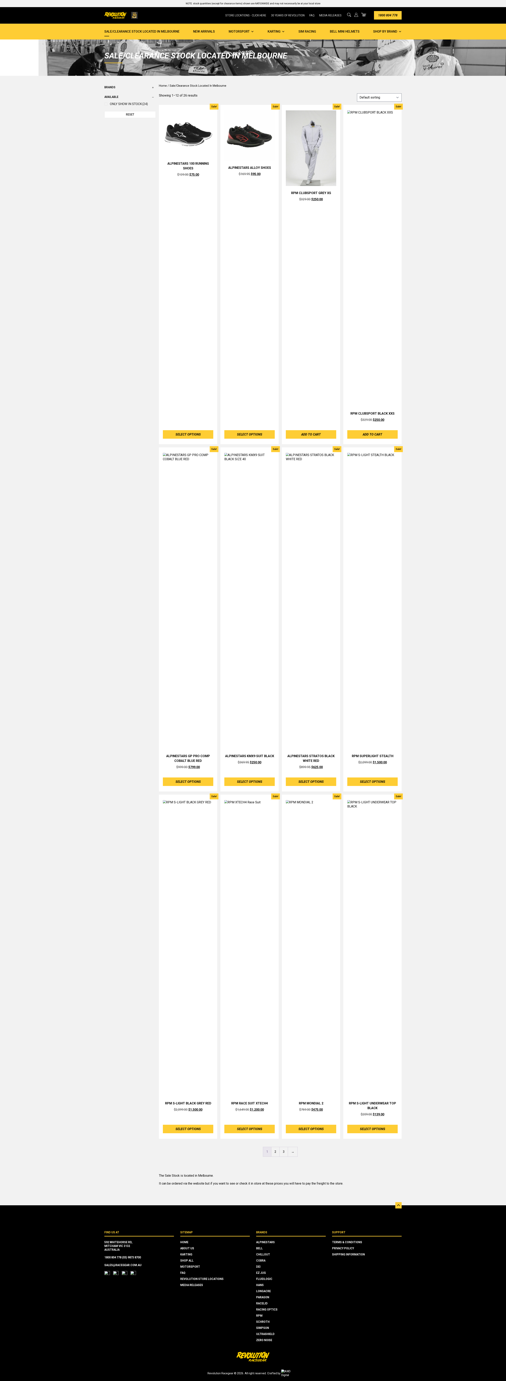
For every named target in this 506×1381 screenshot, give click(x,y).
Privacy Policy (343, 1248)
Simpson (262, 1327)
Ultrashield (265, 1334)
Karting (274, 31)
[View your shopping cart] (363, 15)
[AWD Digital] (290, 1373)
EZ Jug (261, 1272)
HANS (260, 1285)
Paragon (262, 1297)
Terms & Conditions (347, 1242)
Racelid (262, 1303)
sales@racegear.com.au (123, 1265)
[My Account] (356, 15)
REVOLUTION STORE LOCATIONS (202, 1279)
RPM (259, 1315)
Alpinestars (265, 1242)
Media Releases (330, 15)
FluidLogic (264, 1279)
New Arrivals (204, 31)
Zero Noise (264, 1340)
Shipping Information (348, 1254)
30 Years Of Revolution (288, 15)
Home (163, 85)
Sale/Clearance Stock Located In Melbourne (141, 31)
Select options (188, 434)
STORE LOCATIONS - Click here (245, 15)
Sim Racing (307, 31)
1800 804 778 (387, 15)
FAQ (311, 15)
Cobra (260, 1260)
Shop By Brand (385, 31)
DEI (258, 1266)
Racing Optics (267, 1309)
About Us (187, 1248)
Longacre (263, 1291)
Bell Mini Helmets (345, 31)
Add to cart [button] (311, 434)
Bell (259, 1248)
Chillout (263, 1254)
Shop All (187, 1260)
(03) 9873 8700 (131, 1257)
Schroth (263, 1321)
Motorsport (239, 31)
